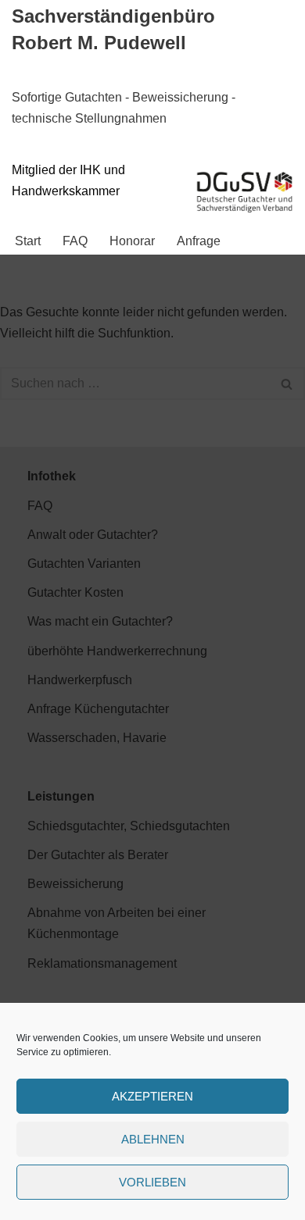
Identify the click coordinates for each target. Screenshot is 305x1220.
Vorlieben (152, 1182)
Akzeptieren (152, 1096)
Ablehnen (153, 1139)
